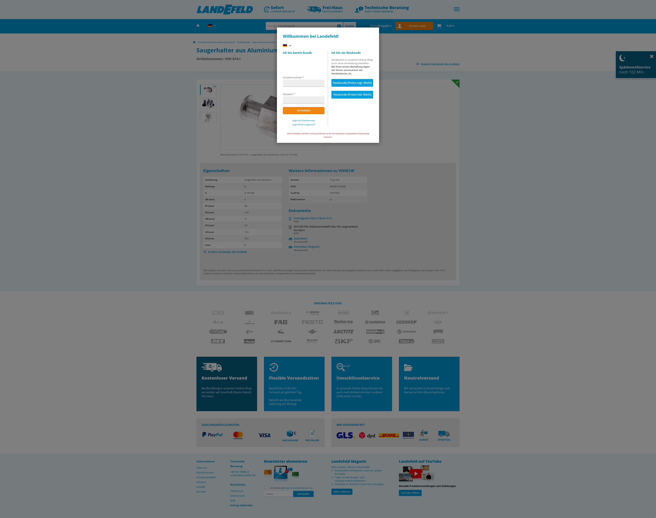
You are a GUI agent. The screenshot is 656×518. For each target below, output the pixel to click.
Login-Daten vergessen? (303, 124)
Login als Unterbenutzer (303, 120)
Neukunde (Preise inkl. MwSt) (352, 94)
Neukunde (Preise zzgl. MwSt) (352, 83)
